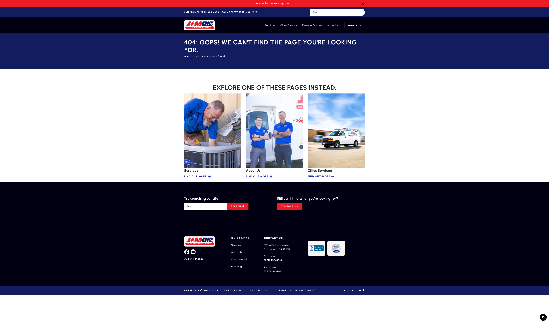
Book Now (354, 25)
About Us (333, 25)
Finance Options (312, 25)
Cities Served (239, 259)
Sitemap (281, 290)
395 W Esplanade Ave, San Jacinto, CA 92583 (277, 247)
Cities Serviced (289, 25)
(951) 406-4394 (201, 12)
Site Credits (258, 290)
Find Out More (195, 176)
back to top (353, 290)
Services (270, 25)
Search (236, 206)
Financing (236, 266)
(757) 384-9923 (239, 12)
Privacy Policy (305, 290)
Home (187, 56)
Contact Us (289, 206)
